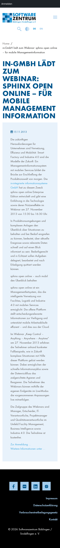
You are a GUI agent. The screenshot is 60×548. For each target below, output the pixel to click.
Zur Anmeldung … (20, 444)
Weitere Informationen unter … (27, 448)
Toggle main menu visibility (55, 17)
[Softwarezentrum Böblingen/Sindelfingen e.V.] (19, 18)
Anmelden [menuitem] (6, 3)
